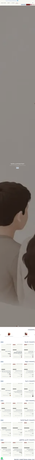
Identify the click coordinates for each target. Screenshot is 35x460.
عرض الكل (2, 361)
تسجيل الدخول (28, 4)
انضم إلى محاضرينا (23, 4)
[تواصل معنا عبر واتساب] (2, 458)
